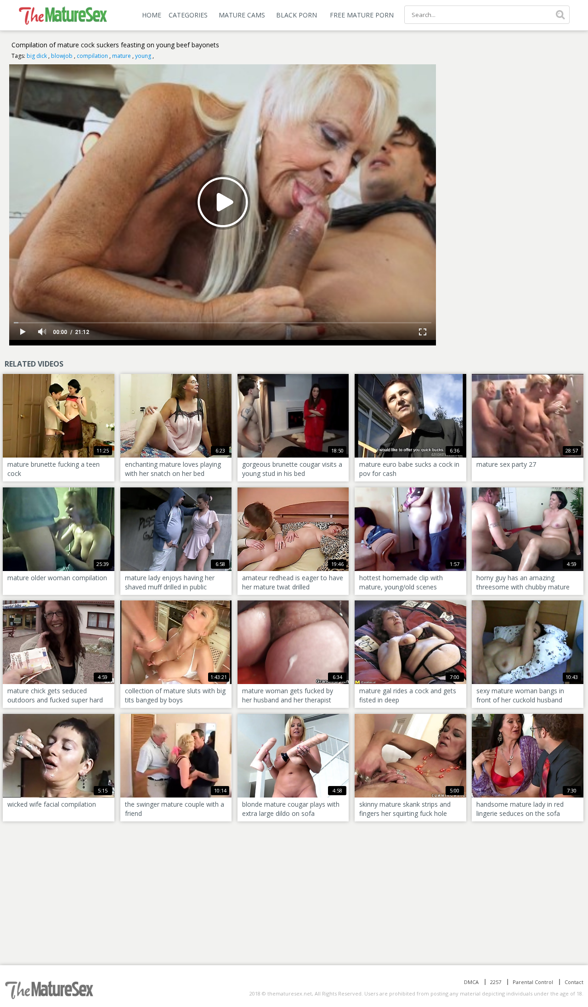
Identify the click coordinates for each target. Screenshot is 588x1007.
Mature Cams (242, 15)
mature (121, 56)
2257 (495, 982)
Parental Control (533, 982)
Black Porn (296, 15)
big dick (37, 56)
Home (151, 15)
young (143, 56)
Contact (574, 982)
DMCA (471, 982)
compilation (92, 56)
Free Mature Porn (362, 15)
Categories (188, 15)
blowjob (62, 56)
